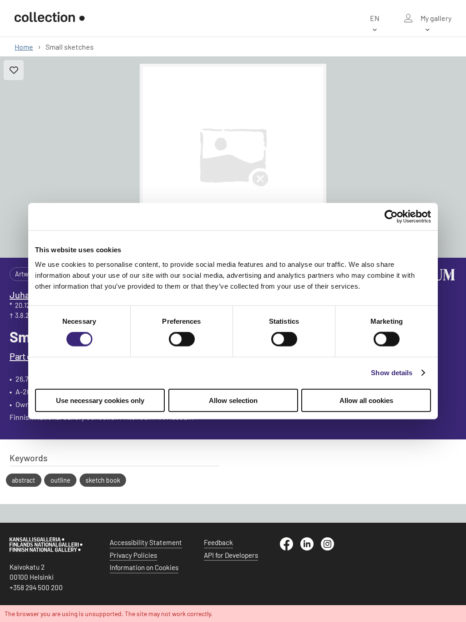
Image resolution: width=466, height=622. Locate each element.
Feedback (218, 542)
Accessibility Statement (146, 542)
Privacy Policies (133, 555)
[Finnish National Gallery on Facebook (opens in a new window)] (290, 548)
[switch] (182, 339)
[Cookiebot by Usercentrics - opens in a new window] (391, 217)
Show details (391, 373)
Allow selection (233, 400)
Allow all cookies (366, 400)
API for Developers (231, 555)
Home (24, 46)
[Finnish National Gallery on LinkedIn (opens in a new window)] (310, 548)
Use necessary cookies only (100, 400)
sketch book (103, 480)
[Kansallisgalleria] (46, 549)
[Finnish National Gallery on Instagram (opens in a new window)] (331, 548)
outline (61, 480)
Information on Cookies (144, 567)
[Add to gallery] (14, 70)
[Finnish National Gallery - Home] (49, 18)
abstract (23, 480)
